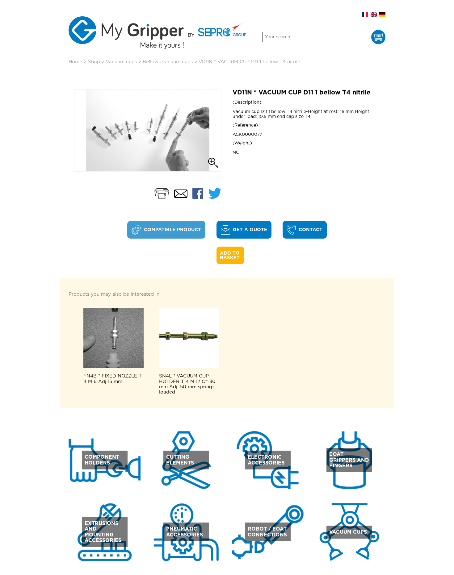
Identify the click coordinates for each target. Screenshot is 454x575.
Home (75, 62)
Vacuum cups (121, 62)
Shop (94, 62)
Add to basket (230, 255)
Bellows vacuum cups (168, 62)
